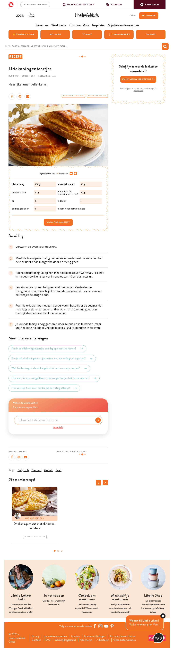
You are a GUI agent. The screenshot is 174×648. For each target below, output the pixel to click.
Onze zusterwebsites (124, 640)
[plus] (75, 173)
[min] (70, 173)
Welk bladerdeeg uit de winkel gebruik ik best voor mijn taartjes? (45, 368)
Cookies (75, 636)
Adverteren (103, 640)
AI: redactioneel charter (123, 636)
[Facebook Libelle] (95, 626)
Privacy (35, 636)
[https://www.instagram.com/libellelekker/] (100, 626)
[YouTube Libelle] (106, 626)
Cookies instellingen (94, 636)
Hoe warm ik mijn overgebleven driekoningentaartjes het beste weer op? (50, 378)
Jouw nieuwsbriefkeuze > (138, 79)
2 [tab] (58, 551)
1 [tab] (55, 551)
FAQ (47, 640)
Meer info (58, 427)
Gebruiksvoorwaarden (55, 636)
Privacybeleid (138, 91)
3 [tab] (61, 551)
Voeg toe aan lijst (58, 222)
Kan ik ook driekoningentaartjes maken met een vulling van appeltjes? (48, 358)
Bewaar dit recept (73, 95)
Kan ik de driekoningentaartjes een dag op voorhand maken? (43, 349)
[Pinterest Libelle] (112, 626)
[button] (150, 4)
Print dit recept (97, 95)
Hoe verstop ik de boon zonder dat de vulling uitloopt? (40, 388)
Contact (36, 640)
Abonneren (86, 640)
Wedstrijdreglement (65, 640)
